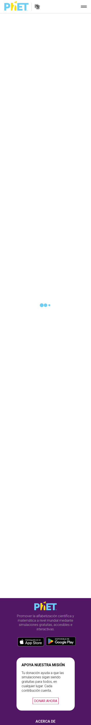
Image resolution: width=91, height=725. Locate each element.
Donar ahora (45, 701)
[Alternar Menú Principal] (84, 6)
